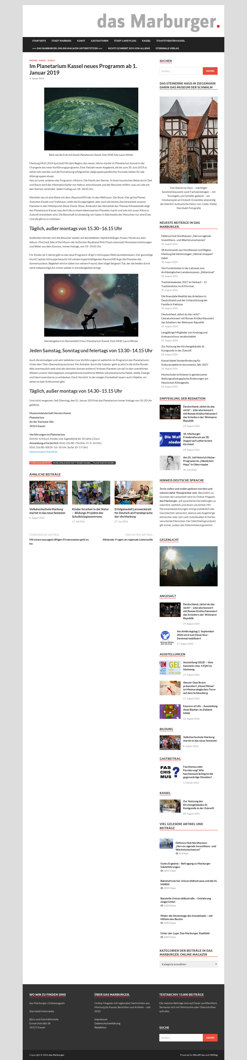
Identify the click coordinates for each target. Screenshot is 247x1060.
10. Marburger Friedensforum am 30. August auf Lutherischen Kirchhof (197, 439)
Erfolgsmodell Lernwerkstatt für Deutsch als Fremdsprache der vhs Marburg (134, 512)
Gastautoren (99, 40)
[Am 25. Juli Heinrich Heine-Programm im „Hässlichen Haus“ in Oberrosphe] (170, 457)
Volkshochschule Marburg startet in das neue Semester (47, 511)
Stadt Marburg (61, 40)
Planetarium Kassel (104, 463)
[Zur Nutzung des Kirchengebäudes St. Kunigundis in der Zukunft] (170, 801)
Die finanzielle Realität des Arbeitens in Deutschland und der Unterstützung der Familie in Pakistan (184, 300)
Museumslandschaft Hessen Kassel (72, 463)
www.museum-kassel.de (43, 451)
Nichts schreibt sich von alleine (129, 48)
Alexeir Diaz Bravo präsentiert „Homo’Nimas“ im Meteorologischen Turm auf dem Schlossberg (199, 687)
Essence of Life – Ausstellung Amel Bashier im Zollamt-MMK (200, 709)
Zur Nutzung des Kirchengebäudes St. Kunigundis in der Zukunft (198, 805)
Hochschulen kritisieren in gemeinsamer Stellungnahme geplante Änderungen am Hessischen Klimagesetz (184, 378)
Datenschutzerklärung (107, 1023)
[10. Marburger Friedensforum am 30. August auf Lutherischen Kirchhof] (170, 434)
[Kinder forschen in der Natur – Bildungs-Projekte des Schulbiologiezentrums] (91, 493)
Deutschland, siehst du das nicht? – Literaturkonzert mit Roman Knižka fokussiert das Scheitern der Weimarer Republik (187, 318)
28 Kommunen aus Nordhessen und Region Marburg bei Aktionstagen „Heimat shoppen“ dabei (187, 253)
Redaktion (100, 1027)
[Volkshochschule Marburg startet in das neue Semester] (48, 493)
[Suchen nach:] (189, 71)
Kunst (81, 40)
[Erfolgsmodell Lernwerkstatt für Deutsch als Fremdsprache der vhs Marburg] (134, 493)
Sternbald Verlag (167, 48)
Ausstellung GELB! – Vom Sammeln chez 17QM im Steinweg (198, 666)
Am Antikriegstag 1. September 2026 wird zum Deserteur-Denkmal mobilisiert (195, 635)
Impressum (100, 1019)
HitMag (214, 1054)
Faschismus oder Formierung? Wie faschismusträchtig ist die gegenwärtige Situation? (198, 772)
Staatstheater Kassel (170, 40)
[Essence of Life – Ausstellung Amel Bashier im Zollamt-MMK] (170, 706)
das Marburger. (57, 1054)
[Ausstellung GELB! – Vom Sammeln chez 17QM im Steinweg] (170, 662)
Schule (51, 60)
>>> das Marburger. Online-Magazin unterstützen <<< (67, 48)
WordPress (199, 1054)
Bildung (33, 60)
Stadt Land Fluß (125, 40)
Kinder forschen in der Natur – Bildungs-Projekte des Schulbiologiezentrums (90, 512)
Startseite (39, 40)
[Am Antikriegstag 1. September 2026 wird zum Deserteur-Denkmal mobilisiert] (167, 631)
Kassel (146, 40)
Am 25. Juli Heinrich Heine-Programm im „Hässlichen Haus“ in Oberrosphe (199, 461)
